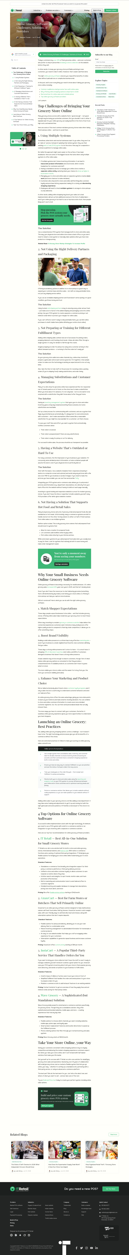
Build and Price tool (49, 1080)
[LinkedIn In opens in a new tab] (96, 1248)
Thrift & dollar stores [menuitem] (51, 1218)
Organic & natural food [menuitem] (34, 1205)
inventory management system (55, 402)
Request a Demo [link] (111, 10)
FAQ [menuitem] (82, 1215)
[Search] (12, 60)
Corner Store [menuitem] (49, 1212)
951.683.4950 (105, 1209)
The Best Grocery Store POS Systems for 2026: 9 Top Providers (105, 117)
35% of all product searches (54, 652)
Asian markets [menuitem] (49, 1205)
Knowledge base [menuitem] (86, 1208)
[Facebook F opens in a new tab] (76, 1248)
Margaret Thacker (25, 37)
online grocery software (52, 76)
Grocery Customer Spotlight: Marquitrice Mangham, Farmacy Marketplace (106, 123)
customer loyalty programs (76, 688)
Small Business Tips (101, 87)
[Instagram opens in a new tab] (86, 1248)
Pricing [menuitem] (12, 1223)
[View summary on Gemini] (20, 1235)
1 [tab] (20, 148)
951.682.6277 (105, 1205)
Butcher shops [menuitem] (32, 1208)
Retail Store (111, 97)
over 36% (57, 60)
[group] (64, 54)
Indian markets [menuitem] (49, 1208)
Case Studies (112, 94)
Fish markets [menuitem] (31, 1212)
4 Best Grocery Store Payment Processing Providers (106, 135)
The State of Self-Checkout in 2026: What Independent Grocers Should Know (107, 111)
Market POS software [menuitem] (16, 1205)
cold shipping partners (54, 308)
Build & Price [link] (97, 10)
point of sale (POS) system (52, 145)
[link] (16, 10)
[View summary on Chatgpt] (11, 1235)
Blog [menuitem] (65, 1208)
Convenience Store (101, 97)
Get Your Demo (110, 1189)
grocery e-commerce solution (69, 622)
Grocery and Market (101, 94)
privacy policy (108, 65)
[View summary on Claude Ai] (15, 1235)
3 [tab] (25, 148)
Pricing (86, 10)
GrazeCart (47, 898)
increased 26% (52, 587)
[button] (40, 54)
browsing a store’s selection (69, 63)
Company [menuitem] (66, 1202)
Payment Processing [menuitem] (16, 1215)
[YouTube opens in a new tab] (91, 1248)
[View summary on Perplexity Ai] (29, 1235)
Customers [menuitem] (84, 1202)
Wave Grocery (49, 995)
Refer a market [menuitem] (85, 1205)
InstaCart (47, 950)
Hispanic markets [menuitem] (33, 1215)
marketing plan (84, 640)
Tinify (77, 478)
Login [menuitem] (11, 1212)
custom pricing (60, 945)
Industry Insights (23, 20)
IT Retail (46, 838)
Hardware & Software (101, 91)
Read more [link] (113, 1134)
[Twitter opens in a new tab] (81, 1248)
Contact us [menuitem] (67, 1215)
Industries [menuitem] (31, 1202)
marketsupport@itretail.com (109, 1212)
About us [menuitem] (66, 1212)
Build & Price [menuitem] (14, 1220)
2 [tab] (23, 148)
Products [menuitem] (13, 1202)
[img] (84, 55)
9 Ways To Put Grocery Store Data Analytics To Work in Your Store (106, 129)
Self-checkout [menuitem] (14, 1208)
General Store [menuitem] (49, 1215)
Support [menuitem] (83, 1212)
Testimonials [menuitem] (67, 1205)
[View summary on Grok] (24, 1235)
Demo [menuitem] (12, 1225)
